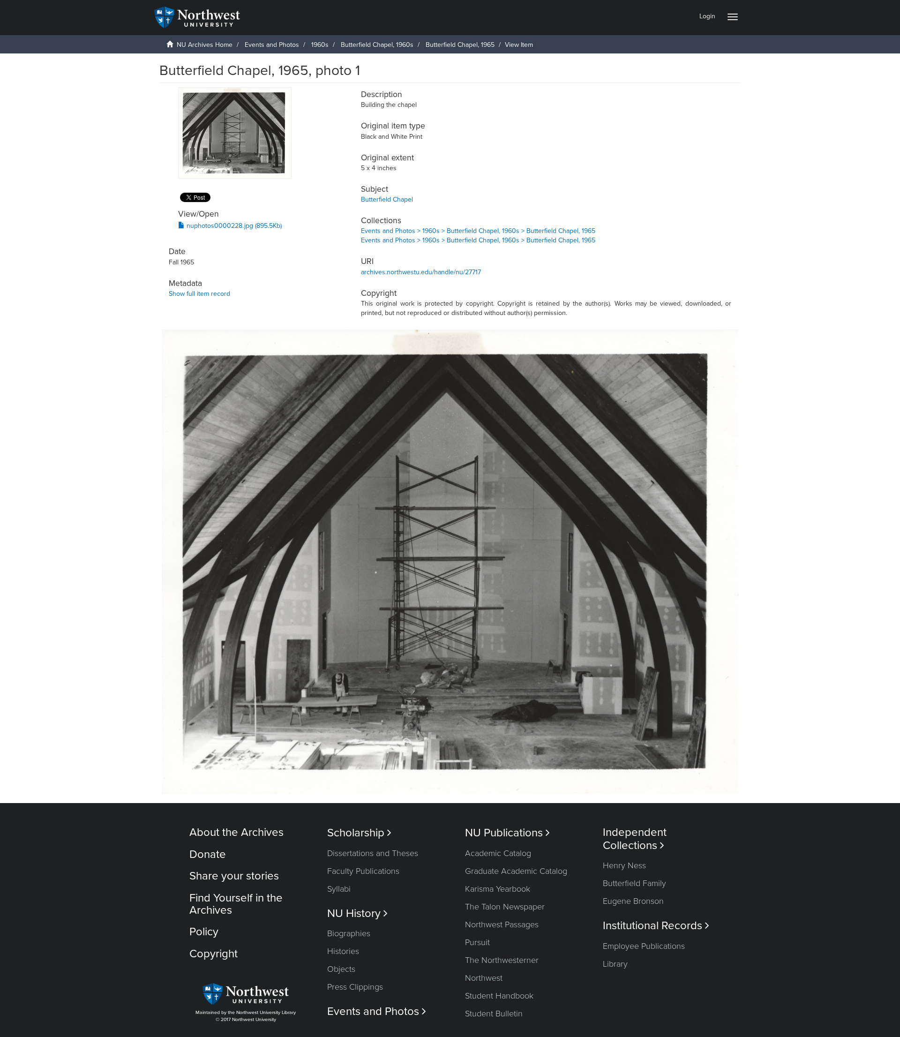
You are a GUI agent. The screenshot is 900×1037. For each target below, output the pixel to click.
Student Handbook (499, 996)
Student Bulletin (494, 1013)
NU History (357, 913)
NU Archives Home (204, 45)
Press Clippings (355, 987)
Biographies (348, 933)
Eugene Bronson (633, 901)
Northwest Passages (502, 924)
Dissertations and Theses (372, 853)
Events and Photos (272, 45)
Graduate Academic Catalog (516, 871)
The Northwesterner (502, 960)
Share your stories (234, 876)
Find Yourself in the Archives (236, 904)
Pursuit (477, 942)
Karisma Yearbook (497, 889)
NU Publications (507, 833)
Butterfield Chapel (387, 199)
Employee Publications (644, 946)
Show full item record (199, 294)
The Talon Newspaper (505, 907)
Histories (343, 951)
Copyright (213, 954)
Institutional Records (656, 925)
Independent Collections (635, 839)
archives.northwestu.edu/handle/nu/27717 (421, 272)
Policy (203, 932)
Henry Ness (624, 865)
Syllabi (339, 889)
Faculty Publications (363, 871)
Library (615, 964)
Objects (341, 969)
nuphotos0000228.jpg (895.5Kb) (233, 226)
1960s (320, 45)
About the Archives (236, 832)
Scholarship (359, 833)
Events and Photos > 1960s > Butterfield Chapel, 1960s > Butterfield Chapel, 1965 (478, 231)
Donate (207, 854)
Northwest (483, 978)
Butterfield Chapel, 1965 (460, 45)
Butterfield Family (634, 883)
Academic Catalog (498, 853)
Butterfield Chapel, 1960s (377, 45)
